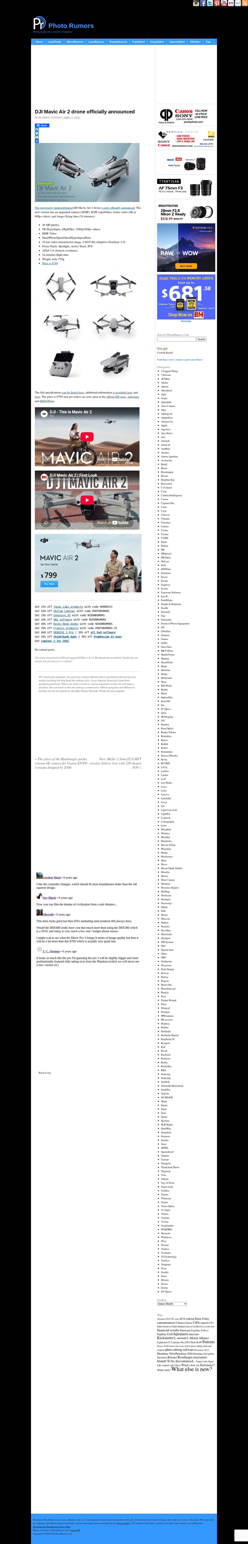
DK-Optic (166, 557)
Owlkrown (166, 961)
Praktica (165, 1023)
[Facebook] (88, 129)
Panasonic (166, 965)
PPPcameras (167, 1015)
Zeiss (163, 1268)
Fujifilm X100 (165, 1334)
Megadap (166, 848)
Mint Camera (168, 880)
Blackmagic (167, 472)
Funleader (166, 619)
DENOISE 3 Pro (63, 632)
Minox (164, 876)
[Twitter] (88, 133)
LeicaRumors (96, 41)
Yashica (165, 1249)
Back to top (45, 1072)
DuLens (165, 561)
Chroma (165, 518)
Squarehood (167, 1151)
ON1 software (62, 619)
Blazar (164, 476)
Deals (164, 542)
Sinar (163, 1109)
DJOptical (166, 553)
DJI (63, 657)
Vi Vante (165, 1210)
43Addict (195, 41)
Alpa (163, 410)
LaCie (164, 767)
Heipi (164, 666)
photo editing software (179, 1349)
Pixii (163, 996)
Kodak (164, 744)
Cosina (164, 534)
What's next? (164, 1370)
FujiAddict (138, 41)
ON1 (163, 946)
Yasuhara (165, 1252)
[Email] (88, 137)
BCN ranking (187, 1318)
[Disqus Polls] (88, 822)
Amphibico (167, 417)
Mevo (164, 864)
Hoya (163, 681)
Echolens (166, 573)
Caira (164, 491)
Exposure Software (171, 592)
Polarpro (165, 1012)
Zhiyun (165, 1280)
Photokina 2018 (200, 1353)
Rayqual (165, 1043)
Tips (208, 41)
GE (162, 627)
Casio (164, 507)
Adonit (164, 386)
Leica (164, 786)
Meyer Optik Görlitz (171, 868)
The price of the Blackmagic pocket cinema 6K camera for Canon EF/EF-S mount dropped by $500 (61, 763)
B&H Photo (47, 401)
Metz (163, 860)
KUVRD (165, 763)
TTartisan (166, 1198)
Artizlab (165, 441)
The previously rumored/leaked (54, 208)
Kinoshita (166, 736)
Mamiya (165, 833)
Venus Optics (168, 1206)
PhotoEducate (168, 988)
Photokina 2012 (202, 1349)
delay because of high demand (171, 1326)
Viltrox (165, 1214)
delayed (188, 1326)
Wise (163, 1241)
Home (39, 41)
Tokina (164, 1179)
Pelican (165, 973)
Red (163, 1047)
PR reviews (167, 1019)
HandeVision (168, 654)
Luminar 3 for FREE (55, 640)
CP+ (211, 1322)
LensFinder (54, 41)
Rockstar (165, 1054)
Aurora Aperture (169, 456)
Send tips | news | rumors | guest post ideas (179, 359)
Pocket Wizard (168, 1000)
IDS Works (166, 685)
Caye (163, 511)
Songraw (165, 1136)
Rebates (172, 1357)
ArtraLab (165, 444)
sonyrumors (200, 1357)
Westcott (165, 1233)
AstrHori (165, 448)
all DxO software (103, 632)
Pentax (164, 977)
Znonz (164, 1284)
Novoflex (166, 930)
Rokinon (165, 1058)
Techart (165, 1159)
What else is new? (191, 1369)
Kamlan (165, 724)
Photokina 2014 (166, 1353)
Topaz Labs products (68, 606)
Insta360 (165, 701)
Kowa (164, 759)
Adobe (164, 382)
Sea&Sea (165, 1089)
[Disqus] (88, 919)
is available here (123, 392)
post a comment (64, 661)
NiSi (163, 911)
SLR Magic (167, 1124)
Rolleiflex (166, 1066)
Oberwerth (166, 934)
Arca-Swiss (166, 433)
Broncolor (166, 483)
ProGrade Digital (170, 1035)
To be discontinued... (181, 1361)
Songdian (166, 1132)
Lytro (164, 825)
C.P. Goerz (166, 487)
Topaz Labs (167, 1186)
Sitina (164, 1116)
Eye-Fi (164, 596)
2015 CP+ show (172, 1319)
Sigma (164, 1105)
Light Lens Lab (169, 810)
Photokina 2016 (184, 1353)
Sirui (163, 1113)
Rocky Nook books (65, 623)
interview (194, 1334)
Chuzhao (165, 522)
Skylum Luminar (64, 611)
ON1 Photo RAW (193, 1342)
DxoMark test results (201, 1326)
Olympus (165, 938)
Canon (164, 499)
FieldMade (166, 600)
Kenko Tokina (168, 732)
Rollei (164, 1062)
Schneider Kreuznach (172, 1085)
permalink (116, 657)
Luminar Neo (178, 1342)
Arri (163, 437)
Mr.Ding (165, 891)
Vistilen (165, 1217)
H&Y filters (167, 650)
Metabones (167, 856)
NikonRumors (75, 41)
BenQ (164, 464)
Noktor (164, 922)
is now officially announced (118, 208)
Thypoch (165, 1171)
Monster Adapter (170, 887)
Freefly (164, 608)
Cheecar (165, 514)
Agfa (163, 394)
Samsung (165, 1074)
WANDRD (166, 1229)
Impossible (166, 697)
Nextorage (166, 903)
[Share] (88, 141)
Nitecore (165, 918)
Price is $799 (50, 263)
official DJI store (116, 397)
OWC (163, 957)
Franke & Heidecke (171, 604)
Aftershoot (166, 390)
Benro (164, 468)
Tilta (163, 1175)
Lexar (164, 802)
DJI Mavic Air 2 (85, 657)
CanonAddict (177, 41)
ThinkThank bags (65, 636)
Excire (164, 588)
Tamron (165, 1155)
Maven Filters (168, 845)
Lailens (165, 771)
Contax (165, 526)
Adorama (133, 397)
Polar (163, 1004)
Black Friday (202, 1318)
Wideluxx (166, 1237)
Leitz (163, 790)
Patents (208, 1341)
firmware (185, 1330)
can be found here (73, 392)
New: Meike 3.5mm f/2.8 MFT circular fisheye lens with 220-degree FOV (115, 763)
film (212, 1326)
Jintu (163, 713)
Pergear (165, 981)
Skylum (165, 1120)
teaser (161, 1360)
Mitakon (165, 883)
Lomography (168, 821)
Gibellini (165, 631)
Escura (164, 580)
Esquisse (165, 584)
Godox (164, 639)
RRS (163, 1070)
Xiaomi (165, 1245)
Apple (164, 425)
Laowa (164, 775)
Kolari (164, 747)
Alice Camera (168, 406)
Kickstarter (165, 1337)
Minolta (165, 872)
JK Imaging (167, 716)
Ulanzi (164, 1202)
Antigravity (167, 421)
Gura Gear (166, 646)
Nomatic (165, 926)
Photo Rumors (71, 25)
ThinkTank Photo (170, 1167)
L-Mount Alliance (198, 1338)
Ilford (164, 693)
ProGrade (166, 1031)
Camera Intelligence (171, 495)
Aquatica (165, 429)
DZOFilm (166, 569)
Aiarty (164, 398)
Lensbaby (166, 798)
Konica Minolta (169, 755)
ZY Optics (166, 1291)
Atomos (165, 452)
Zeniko (165, 1272)
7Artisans (166, 375)
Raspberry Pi (167, 1039)
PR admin (43, 117)
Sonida (164, 1140)
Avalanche (166, 460)
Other (164, 953)
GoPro (164, 643)
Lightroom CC (164, 1342)
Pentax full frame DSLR (179, 1346)
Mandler (165, 837)
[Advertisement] (88, 77)
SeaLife (165, 1093)
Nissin (164, 914)
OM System (167, 942)
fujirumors (180, 1334)
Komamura (166, 751)
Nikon (164, 907)
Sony (163, 1144)
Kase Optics (167, 728)
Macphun (166, 829)
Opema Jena (167, 949)
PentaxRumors (118, 41)
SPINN (164, 1148)
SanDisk (165, 1082)
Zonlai (164, 1287)
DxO (163, 565)
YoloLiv (165, 1260)
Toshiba (165, 1190)
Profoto (165, 1027)
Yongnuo (166, 1264)
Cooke (164, 530)
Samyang (166, 1078)
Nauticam (166, 895)
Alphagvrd (166, 413)
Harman (165, 658)
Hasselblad (166, 662)
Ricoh (164, 1050)
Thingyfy (166, 1163)
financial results (168, 1330)
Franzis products (65, 628)
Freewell (165, 612)
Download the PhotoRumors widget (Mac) (52, 1526)
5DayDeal (161, 1319)
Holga (164, 674)
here (37, 397)
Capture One (167, 503)
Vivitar (164, 1221)
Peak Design (167, 969)
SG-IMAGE (167, 1097)
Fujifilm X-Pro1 (200, 1330)
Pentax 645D (163, 1346)
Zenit (164, 1276)
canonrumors (166, 1322)
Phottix (165, 992)
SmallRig (166, 1128)
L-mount (180, 1338)
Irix (163, 705)
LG (162, 806)
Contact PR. (75, 1530)
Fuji (163, 615)
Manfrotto (166, 841)
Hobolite (165, 670)
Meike (164, 852)
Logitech (165, 817)
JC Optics (166, 709)
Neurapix (166, 899)
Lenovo (165, 794)
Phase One (166, 984)
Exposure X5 (62, 615)
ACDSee (165, 378)
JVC (163, 720)
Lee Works (166, 782)
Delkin (164, 545)
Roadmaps (185, 1357)
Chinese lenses (184, 1323)
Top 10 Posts (167, 1183)
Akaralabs (166, 402)
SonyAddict (157, 41)
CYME (164, 538)
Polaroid (165, 1008)
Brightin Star (168, 479)
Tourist (164, 1194)
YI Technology (169, 1256)
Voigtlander (167, 1225)
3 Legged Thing (169, 371)
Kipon (164, 740)
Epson (164, 577)
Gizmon (165, 635)
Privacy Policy (123, 1523)
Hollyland (166, 678)
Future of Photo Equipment (175, 623)
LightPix (165, 814)
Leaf (163, 779)
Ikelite (164, 689)
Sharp (164, 1101)
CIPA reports (201, 1322)
